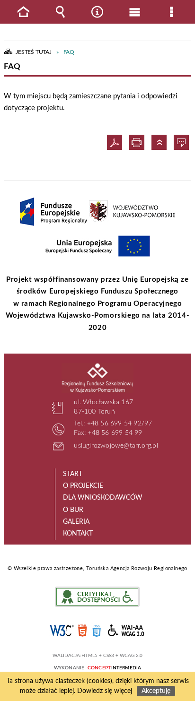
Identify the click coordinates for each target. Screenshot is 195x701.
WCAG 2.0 (126, 630)
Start (72, 474)
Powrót (160, 142)
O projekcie (83, 486)
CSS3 (96, 631)
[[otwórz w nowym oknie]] (54, 211)
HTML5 (82, 631)
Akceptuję (156, 691)
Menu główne (134, 12)
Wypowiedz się (182, 142)
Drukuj (138, 142)
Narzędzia (97, 12)
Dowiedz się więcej (104, 691)
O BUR (73, 510)
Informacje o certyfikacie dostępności (97, 596)
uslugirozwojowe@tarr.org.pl (116, 445)
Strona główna (23, 12)
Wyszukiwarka (60, 12)
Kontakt (78, 533)
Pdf (115, 142)
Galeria (76, 522)
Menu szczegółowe (172, 12)
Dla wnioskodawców (102, 497)
